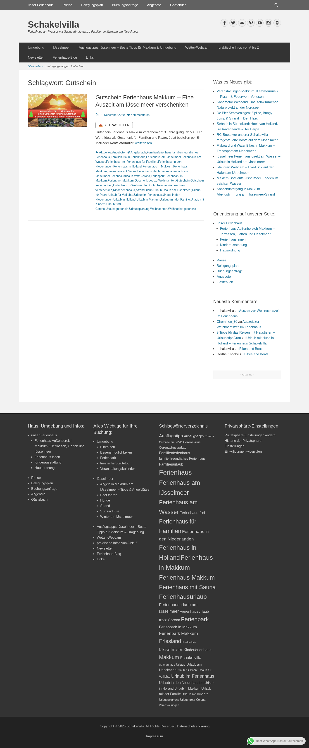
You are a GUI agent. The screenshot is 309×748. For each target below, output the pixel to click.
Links (90, 57)
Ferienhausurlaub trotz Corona (130, 176)
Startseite (35, 66)
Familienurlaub (120, 157)
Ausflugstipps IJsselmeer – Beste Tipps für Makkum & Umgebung (127, 47)
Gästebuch (178, 5)
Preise (67, 5)
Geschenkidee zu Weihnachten (155, 180)
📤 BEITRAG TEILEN (114, 125)
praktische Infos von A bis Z (239, 47)
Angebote (154, 5)
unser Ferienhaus (41, 5)
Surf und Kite (109, 511)
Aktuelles (105, 152)
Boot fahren (108, 495)
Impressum (154, 736)
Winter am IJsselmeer (116, 517)
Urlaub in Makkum (148, 199)
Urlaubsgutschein (117, 208)
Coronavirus (191, 442)
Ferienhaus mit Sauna (122, 171)
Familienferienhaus (159, 152)
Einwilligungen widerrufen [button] (243, 451)
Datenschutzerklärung (193, 726)
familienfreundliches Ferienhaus (182, 458)
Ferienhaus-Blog (65, 57)
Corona (209, 436)
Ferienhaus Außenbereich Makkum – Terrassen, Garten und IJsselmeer (59, 446)
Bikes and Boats (251, 349)
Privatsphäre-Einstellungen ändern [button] (250, 435)
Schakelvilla (53, 24)
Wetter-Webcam (197, 47)
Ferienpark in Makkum (178, 627)
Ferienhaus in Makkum (157, 166)
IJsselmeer (61, 47)
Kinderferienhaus (124, 190)
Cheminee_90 (227, 321)
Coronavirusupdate (172, 447)
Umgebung (36, 47)
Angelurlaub (138, 152)
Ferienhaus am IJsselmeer (163, 157)
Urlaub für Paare (187, 670)
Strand (105, 506)
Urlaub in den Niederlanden (181, 683)
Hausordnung (230, 250)
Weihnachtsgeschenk (182, 208)
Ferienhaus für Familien (141, 161)
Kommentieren (140, 115)
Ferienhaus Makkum (187, 577)
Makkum (169, 657)
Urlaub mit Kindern (195, 694)
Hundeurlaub (189, 642)
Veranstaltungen (169, 705)
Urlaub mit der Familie (175, 199)
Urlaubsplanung (139, 208)
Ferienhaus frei (116, 161)
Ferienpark (158, 176)
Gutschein (183, 180)
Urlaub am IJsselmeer (177, 190)
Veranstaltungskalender (117, 469)
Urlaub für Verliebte (120, 194)
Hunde (105, 500)
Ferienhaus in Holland (127, 166)
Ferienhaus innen (232, 239)
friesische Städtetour (115, 463)
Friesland (170, 641)
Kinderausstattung (233, 245)
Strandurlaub (144, 190)
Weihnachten (158, 208)
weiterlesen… (145, 143)
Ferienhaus (138, 157)
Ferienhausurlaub (148, 171)
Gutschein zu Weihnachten (130, 185)
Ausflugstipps (194, 436)
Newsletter (36, 57)
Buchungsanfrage (125, 5)
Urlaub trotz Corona (192, 699)
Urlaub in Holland (124, 199)
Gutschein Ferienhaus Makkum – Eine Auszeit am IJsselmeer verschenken (144, 101)
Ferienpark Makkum (121, 180)
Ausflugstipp (171, 435)
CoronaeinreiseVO (170, 442)
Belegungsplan (92, 5)
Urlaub (157, 190)
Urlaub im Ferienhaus (148, 194)
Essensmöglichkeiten (116, 452)
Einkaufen (107, 447)
